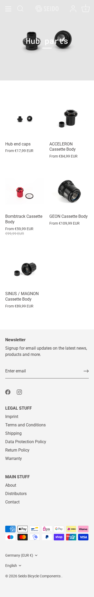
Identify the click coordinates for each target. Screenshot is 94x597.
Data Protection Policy (25, 441)
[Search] (20, 9)
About (10, 485)
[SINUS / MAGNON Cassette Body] (24, 268)
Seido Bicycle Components (39, 576)
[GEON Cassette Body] (68, 191)
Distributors (16, 493)
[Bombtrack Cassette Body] (24, 191)
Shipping (13, 433)
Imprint (11, 416)
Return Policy (17, 450)
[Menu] (8, 9)
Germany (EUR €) (19, 555)
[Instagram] (19, 391)
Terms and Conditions (25, 424)
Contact (12, 502)
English (11, 565)
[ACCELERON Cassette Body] (68, 118)
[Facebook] (7, 391)
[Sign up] (86, 371)
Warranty (13, 458)
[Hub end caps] (24, 118)
